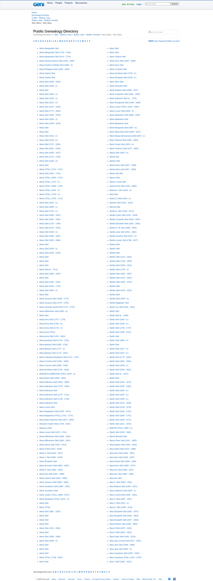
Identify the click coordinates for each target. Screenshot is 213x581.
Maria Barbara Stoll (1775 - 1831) (53, 353)
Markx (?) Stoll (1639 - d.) (120, 198)
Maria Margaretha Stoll (49, 48)
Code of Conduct (127, 579)
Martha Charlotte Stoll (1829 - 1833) (125, 219)
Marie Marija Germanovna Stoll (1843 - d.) (127, 136)
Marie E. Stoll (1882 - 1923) (51, 470)
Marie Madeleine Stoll (119, 119)
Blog (138, 579)
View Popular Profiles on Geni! (164, 41)
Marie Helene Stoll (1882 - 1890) (53, 478)
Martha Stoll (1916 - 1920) (121, 290)
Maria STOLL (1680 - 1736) (51, 186)
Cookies (116, 579)
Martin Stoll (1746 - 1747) (120, 328)
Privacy (87, 579)
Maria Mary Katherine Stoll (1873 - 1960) (56, 420)
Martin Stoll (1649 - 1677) (120, 420)
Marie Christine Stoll (118, 69)
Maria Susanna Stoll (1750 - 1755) (54, 303)
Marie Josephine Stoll (48, 491)
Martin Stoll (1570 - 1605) (120, 403)
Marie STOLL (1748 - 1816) (51, 557)
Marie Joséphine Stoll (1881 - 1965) (125, 94)
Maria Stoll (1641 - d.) (48, 136)
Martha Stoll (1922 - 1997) (121, 274)
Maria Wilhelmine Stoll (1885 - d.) (53, 311)
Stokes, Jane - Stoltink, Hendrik (45, 20)
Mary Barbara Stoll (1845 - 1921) (123, 486)
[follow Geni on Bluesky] (168, 579)
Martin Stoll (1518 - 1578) (120, 407)
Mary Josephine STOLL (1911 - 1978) (125, 557)
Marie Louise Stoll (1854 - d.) (122, 111)
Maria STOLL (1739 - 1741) (51, 198)
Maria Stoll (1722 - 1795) (50, 157)
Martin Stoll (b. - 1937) (119, 374)
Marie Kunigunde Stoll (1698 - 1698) (125, 103)
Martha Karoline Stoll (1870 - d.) (123, 236)
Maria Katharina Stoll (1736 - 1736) (54, 399)
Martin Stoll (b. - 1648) (119, 315)
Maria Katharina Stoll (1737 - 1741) (54, 395)
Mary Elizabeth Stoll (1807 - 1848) (124, 520)
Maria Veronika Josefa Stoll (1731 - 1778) (57, 307)
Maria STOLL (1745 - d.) (49, 194)
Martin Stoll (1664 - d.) (119, 353)
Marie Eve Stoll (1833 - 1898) (51, 474)
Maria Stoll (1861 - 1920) (50, 219)
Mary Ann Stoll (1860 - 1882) (122, 474)
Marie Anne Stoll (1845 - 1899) (123, 61)
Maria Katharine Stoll (48, 403)
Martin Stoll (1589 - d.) (119, 399)
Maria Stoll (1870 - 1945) (50, 228)
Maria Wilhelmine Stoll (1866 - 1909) (54, 436)
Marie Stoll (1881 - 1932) (50, 511)
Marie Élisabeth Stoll (48, 461)
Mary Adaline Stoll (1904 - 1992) (123, 445)
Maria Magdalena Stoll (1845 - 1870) (55, 411)
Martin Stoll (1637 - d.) (119, 349)
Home (50, 3)
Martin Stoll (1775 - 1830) (120, 357)
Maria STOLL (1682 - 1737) (51, 178)
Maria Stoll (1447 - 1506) (50, 107)
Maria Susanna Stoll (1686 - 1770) (54, 299)
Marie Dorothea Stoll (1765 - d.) (123, 73)
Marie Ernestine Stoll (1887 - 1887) (54, 466)
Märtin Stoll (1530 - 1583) (120, 432)
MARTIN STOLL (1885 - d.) (121, 428)
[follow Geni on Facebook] (173, 579)
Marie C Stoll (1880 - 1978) (50, 457)
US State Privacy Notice (101, 579)
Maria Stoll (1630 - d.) (48, 161)
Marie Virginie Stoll (118, 57)
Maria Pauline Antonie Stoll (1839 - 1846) (56, 61)
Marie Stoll (43, 503)
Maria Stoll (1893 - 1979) (50, 115)
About (54, 579)
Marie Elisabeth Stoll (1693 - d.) (123, 77)
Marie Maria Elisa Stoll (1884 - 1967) (125, 132)
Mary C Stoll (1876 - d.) (119, 503)
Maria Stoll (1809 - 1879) (50, 123)
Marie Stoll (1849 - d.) (48, 541)
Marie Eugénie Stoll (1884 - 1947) (124, 90)
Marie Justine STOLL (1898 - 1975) (54, 495)
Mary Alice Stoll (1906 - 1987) (122, 453)
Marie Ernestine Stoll (118, 86)
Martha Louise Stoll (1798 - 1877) (124, 240)
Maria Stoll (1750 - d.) (48, 211)
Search (175, 4)
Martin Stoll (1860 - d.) (119, 390)
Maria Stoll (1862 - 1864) (50, 240)
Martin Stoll (114, 311)
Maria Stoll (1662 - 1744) (50, 173)
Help (160, 579)
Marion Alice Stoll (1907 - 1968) (123, 165)
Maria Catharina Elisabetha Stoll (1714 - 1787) (59, 357)
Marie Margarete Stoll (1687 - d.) (123, 128)
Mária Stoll (43, 315)
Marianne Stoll (45, 428)
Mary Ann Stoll (116, 478)
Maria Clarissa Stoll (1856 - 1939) (53, 365)
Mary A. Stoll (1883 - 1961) (121, 482)
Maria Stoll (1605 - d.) (48, 98)
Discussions (81, 3)
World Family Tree (149, 579)
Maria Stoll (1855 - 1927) (50, 153)
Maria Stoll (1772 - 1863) (50, 111)
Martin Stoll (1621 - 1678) (120, 424)
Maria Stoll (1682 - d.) (48, 94)
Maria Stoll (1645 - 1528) (50, 253)
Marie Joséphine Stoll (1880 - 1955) (54, 486)
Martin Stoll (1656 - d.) (119, 365)
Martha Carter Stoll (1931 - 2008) (124, 215)
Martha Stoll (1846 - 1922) (121, 265)
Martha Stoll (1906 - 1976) (121, 282)
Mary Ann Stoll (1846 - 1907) (122, 470)
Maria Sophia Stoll (47, 73)
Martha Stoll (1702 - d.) (119, 269)
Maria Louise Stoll (47, 407)
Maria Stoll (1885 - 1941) (50, 215)
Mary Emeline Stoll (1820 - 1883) (124, 524)
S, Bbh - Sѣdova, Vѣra (41, 18)
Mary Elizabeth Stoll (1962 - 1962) (124, 516)
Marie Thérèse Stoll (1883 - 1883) (124, 140)
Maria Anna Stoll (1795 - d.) (51, 324)
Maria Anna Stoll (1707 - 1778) (52, 319)
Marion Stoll (115, 178)
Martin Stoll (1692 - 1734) (120, 411)
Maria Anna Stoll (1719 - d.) (51, 328)
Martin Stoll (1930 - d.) (119, 319)
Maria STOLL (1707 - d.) (49, 182)
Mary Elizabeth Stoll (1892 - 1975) (124, 511)
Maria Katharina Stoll (48, 390)
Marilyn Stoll (115, 161)
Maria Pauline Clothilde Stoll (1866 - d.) (56, 65)
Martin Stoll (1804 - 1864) (120, 361)
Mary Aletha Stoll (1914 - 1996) (123, 449)
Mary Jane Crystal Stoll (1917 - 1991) (125, 541)
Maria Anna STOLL (47, 332)
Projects (69, 3)
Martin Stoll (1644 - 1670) (120, 382)
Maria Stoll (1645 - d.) (48, 249)
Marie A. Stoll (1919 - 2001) (51, 453)
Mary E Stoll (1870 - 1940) (121, 528)
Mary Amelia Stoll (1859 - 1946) (123, 461)
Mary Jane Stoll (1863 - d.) (121, 549)
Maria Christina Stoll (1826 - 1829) (54, 361)
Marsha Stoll (115, 207)
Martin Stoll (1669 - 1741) (120, 416)
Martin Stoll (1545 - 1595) (120, 386)
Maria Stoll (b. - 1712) (48, 269)
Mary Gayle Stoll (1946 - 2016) (123, 537)
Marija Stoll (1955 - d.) (119, 153)
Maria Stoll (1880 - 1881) (50, 236)
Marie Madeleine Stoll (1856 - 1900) (125, 115)
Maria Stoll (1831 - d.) (48, 103)
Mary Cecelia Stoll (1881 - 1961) (123, 495)
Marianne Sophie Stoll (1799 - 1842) (54, 424)
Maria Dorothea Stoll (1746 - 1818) (54, 370)
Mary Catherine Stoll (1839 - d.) (123, 491)
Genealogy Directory (40, 15)
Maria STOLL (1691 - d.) (49, 190)
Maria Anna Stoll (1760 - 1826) (52, 336)
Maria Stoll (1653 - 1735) (50, 286)
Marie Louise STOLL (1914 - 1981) (124, 107)
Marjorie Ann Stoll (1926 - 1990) (123, 186)
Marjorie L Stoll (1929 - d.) (121, 190)
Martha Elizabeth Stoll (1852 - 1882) (125, 224)
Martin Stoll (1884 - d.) (119, 340)
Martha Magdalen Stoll (119, 303)
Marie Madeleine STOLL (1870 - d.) (54, 499)
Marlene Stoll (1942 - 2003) (121, 203)
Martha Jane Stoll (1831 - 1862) (123, 232)
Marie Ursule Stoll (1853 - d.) (122, 144)
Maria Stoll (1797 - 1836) (50, 144)
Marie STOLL (45, 507)
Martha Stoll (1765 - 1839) (121, 261)
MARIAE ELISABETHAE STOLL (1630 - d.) (57, 374)
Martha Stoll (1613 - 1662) (121, 257)
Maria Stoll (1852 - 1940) (50, 82)
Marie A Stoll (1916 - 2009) (50, 449)
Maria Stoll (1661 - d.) (48, 203)
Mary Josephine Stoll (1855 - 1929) (124, 553)
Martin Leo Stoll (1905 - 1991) (122, 307)
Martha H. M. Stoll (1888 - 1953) (123, 228)
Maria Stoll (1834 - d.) (48, 232)
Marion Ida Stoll (116, 173)
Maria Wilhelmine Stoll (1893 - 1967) (54, 440)
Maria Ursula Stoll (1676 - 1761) (53, 432)
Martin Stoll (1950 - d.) (119, 395)
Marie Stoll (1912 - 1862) (50, 528)
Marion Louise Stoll (118, 182)
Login (138, 4)
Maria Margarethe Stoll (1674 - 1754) (55, 57)
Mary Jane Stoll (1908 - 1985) (122, 545)
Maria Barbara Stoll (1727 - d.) (52, 349)
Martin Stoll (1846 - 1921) (120, 370)
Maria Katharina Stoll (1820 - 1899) (54, 382)
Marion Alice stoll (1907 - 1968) (123, 169)
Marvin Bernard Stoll (118, 436)
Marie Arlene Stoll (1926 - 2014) (52, 445)
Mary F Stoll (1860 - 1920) (121, 532)
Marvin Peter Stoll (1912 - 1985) (123, 440)
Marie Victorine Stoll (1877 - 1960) (124, 148)
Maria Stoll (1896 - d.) (48, 207)
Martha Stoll (115, 244)
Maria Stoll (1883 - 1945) (50, 274)
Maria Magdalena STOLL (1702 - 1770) (56, 416)
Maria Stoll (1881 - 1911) (49, 282)
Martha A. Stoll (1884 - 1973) (122, 211)
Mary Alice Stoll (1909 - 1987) (122, 457)
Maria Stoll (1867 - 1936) (50, 148)
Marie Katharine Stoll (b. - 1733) (123, 98)
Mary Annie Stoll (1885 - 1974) (122, 466)
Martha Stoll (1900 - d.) (119, 299)
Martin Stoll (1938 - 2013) (120, 332)
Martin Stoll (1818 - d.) (119, 324)
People (58, 3)
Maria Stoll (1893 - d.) (48, 119)
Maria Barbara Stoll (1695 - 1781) (53, 345)
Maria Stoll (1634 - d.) (48, 140)
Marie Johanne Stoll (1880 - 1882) (53, 482)
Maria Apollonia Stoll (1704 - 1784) (54, 340)
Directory (61, 579)
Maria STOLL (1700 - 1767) (51, 169)
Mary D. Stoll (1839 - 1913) (121, 507)
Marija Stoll (114, 157)
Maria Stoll (43, 90)
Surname (71, 579)
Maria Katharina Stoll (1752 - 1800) (54, 386)
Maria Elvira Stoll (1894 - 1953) (52, 378)
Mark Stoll (114, 194)
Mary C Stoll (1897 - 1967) (121, 499)
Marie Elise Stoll (116, 82)
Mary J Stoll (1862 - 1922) (120, 562)
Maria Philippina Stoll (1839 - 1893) (54, 69)
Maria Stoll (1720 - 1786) (50, 224)
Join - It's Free (128, 4)
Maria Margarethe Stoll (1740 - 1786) (55, 52)
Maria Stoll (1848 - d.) (48, 86)
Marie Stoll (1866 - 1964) (50, 537)
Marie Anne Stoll (116, 65)
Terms (79, 579)
